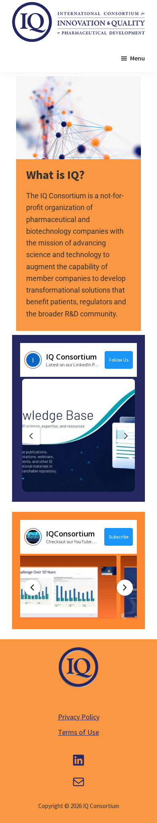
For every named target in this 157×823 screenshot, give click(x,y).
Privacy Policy (78, 716)
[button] (78, 435)
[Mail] (78, 782)
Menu (137, 58)
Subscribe (118, 537)
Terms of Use (78, 732)
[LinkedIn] (78, 760)
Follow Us (118, 360)
